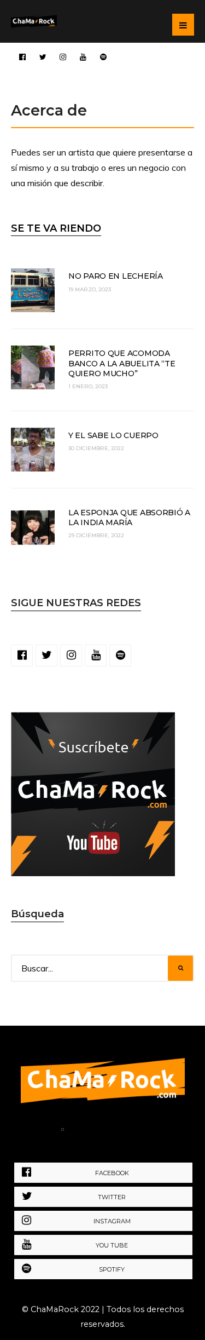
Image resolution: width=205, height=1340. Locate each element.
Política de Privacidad (123, 1131)
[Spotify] (103, 56)
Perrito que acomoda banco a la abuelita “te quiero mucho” (121, 363)
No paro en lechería (115, 276)
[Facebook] (22, 56)
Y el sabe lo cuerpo (113, 435)
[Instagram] (63, 56)
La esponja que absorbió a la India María (129, 517)
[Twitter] (42, 56)
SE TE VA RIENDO (56, 228)
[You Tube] (83, 56)
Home (38, 1131)
